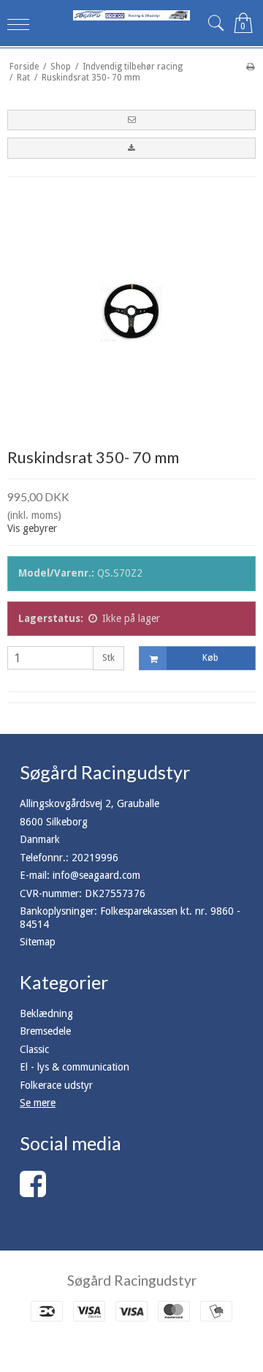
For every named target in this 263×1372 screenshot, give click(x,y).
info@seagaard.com (96, 875)
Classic (34, 1049)
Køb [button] (210, 658)
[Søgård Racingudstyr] (131, 15)
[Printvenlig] (250, 66)
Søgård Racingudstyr (132, 1280)
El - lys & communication (74, 1067)
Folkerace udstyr (56, 1085)
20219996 (95, 857)
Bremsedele (45, 1031)
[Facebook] (33, 1191)
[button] (131, 120)
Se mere (38, 1103)
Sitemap (38, 942)
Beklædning (46, 1013)
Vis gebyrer (32, 528)
